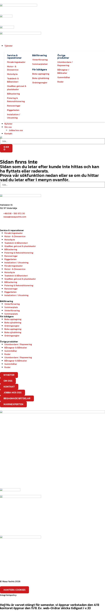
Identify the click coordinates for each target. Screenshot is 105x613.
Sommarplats (11, 307)
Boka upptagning (12, 319)
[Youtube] (18, 221)
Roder (7, 354)
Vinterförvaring (12, 304)
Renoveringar (11, 256)
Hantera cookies (14, 590)
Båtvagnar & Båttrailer (15, 347)
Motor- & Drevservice (14, 236)
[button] (54, 45)
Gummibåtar (10, 350)
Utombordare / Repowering (18, 344)
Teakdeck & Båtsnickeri (16, 242)
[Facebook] (3, 221)
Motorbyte (9, 239)
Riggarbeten (10, 259)
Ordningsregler (11, 325)
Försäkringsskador (13, 233)
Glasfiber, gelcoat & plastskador (20, 246)
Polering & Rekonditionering (18, 252)
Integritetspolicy (8, 595)
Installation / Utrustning (16, 262)
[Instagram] (10, 221)
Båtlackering (10, 249)
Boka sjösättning (12, 322)
